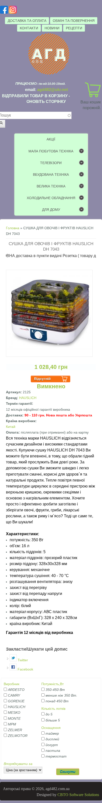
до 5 (49, 714)
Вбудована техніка (51, 175)
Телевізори (51, 163)
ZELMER (15, 730)
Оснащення (51, 728)
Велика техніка (51, 186)
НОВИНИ (52, 28)
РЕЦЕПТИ (74, 28)
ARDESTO (16, 690)
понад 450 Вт (57, 701)
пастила (53, 751)
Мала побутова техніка (50, 151)
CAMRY (14, 695)
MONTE (14, 718)
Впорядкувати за (18, 764)
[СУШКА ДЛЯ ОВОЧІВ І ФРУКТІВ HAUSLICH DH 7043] (49, 355)
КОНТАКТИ (29, 28)
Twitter (22, 660)
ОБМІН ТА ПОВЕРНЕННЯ (74, 21)
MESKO (14, 712)
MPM (12, 724)
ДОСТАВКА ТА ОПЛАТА (27, 21)
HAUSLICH (27, 398)
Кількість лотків (53, 709)
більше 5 (53, 720)
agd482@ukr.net (52, 90)
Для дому (51, 210)
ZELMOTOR (17, 736)
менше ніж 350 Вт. (61, 695)
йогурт (52, 745)
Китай (10, 427)
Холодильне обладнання (51, 198)
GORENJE (16, 701)
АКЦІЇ (51, 139)
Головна (12, 228)
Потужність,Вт (52, 684)
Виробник (11, 684)
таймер (52, 733)
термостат (56, 756)
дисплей (52, 739)
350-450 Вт (55, 690)
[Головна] (49, 74)
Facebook (25, 669)
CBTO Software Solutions (78, 795)
